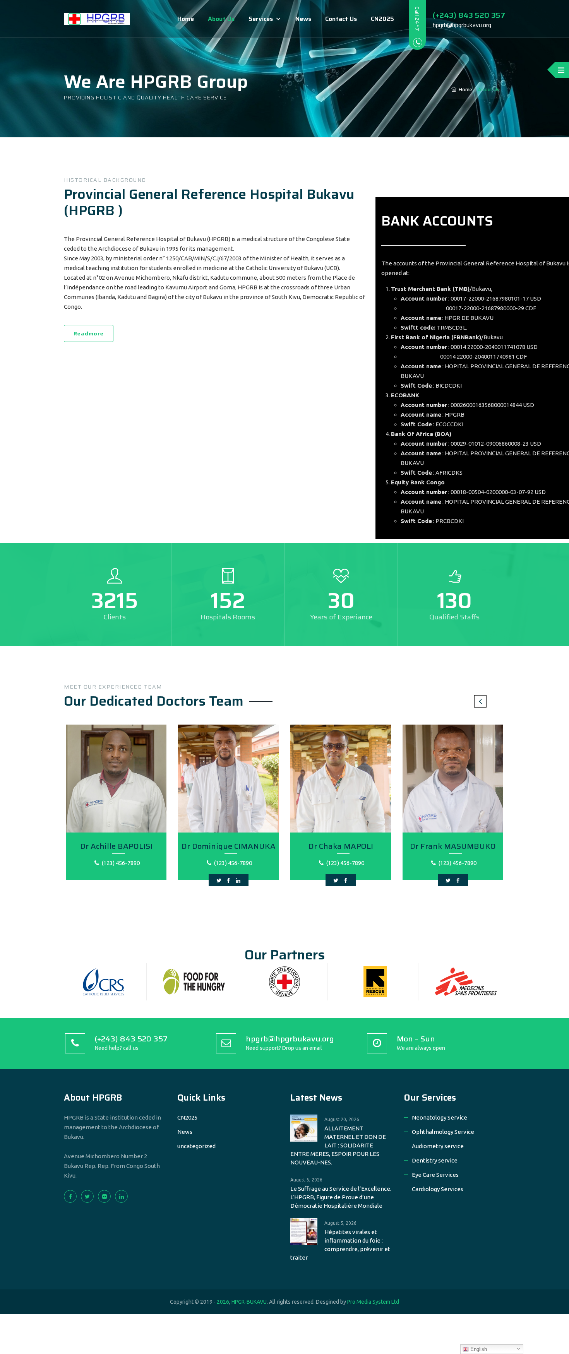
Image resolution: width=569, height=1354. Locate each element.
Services (261, 19)
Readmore (89, 333)
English (478, 1349)
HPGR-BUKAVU (249, 1302)
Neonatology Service (439, 1117)
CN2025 (382, 19)
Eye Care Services (435, 1174)
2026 (223, 1302)
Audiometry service (438, 1146)
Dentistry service (435, 1160)
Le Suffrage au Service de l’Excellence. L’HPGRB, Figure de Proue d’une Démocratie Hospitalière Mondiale (340, 1197)
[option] (116, 806)
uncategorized (196, 1146)
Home (185, 19)
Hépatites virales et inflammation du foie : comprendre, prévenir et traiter (340, 1245)
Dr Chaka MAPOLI (340, 846)
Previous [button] (480, 701)
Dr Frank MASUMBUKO (453, 846)
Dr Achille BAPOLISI (116, 846)
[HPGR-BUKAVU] (97, 19)
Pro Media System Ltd (373, 1302)
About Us (221, 19)
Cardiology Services (437, 1189)
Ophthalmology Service (443, 1131)
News (303, 19)
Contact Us (341, 19)
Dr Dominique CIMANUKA (229, 846)
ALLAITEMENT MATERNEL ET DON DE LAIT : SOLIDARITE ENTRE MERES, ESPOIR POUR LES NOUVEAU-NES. (338, 1145)
